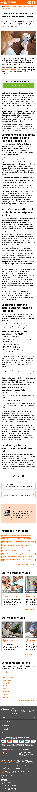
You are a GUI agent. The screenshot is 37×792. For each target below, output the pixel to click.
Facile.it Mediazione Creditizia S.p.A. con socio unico (20, 767)
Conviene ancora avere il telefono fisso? (11, 640)
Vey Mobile (6, 683)
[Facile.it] (10, 3)
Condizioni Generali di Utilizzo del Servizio (10, 775)
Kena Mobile (7, 686)
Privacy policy (4, 777)
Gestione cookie (4, 780)
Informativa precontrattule (7, 783)
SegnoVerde (7, 680)
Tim (4, 675)
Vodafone (6, 672)
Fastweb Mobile (8, 677)
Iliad (4, 689)
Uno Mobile (6, 697)
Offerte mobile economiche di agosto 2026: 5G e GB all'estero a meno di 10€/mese (12, 597)
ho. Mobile (6, 691)
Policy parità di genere (6, 782)
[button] (2, 2)
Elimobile (6, 694)
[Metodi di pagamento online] (18, 741)
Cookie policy (4, 779)
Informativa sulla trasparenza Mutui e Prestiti (11, 785)
